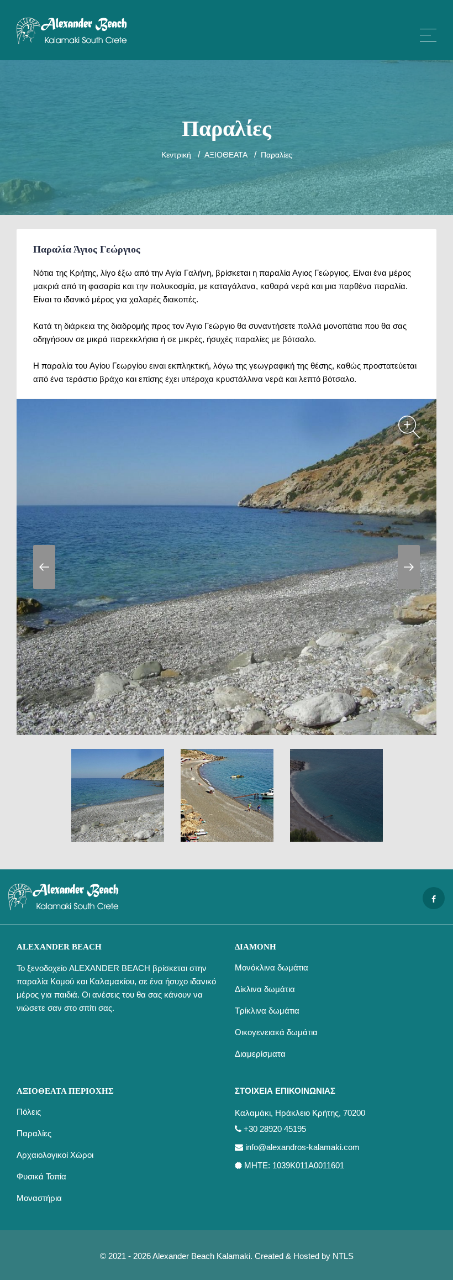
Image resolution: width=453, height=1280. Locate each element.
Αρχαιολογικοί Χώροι (55, 1155)
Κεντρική (176, 154)
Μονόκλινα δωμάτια (271, 967)
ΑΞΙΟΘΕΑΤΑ (225, 154)
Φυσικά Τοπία (41, 1176)
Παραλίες (276, 154)
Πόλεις (29, 1111)
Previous (44, 567)
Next (409, 567)
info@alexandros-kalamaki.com (302, 1147)
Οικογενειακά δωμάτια (276, 1032)
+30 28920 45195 (275, 1129)
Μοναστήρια (39, 1198)
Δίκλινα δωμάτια (265, 989)
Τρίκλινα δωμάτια (267, 1010)
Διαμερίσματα (260, 1053)
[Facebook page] (434, 898)
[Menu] (428, 35)
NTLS (343, 1256)
